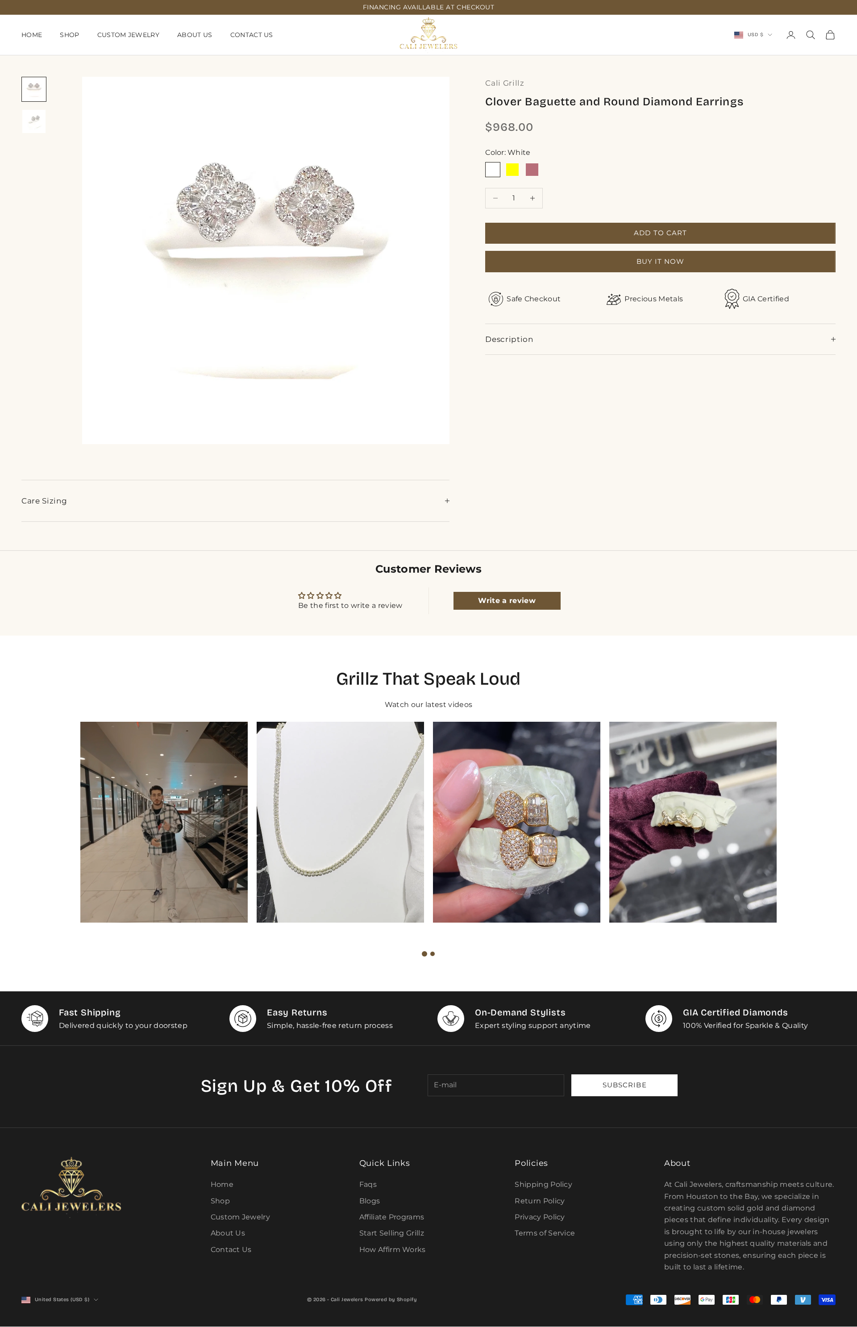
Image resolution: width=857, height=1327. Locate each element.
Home (31, 35)
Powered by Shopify (391, 1299)
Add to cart (660, 233)
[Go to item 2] (33, 121)
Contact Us (251, 35)
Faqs (368, 1184)
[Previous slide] (404, 954)
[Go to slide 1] (424, 954)
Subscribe (624, 1085)
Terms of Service (545, 1233)
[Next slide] (453, 954)
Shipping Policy (543, 1184)
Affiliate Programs (391, 1217)
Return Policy (540, 1201)
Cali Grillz (504, 83)
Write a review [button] (506, 600)
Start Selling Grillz (391, 1233)
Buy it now (661, 261)
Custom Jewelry (128, 35)
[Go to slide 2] (432, 954)
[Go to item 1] (33, 89)
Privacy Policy (540, 1217)
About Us (194, 35)
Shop (69, 35)
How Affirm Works (392, 1249)
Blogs (369, 1201)
